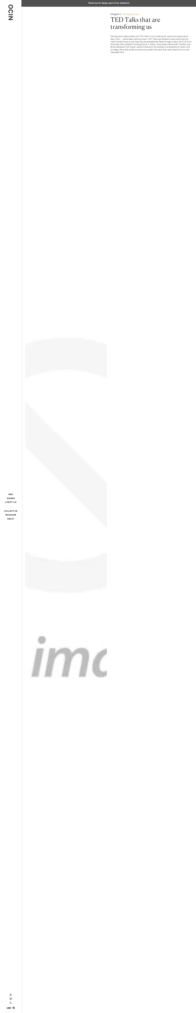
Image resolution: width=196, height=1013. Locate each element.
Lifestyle (11, 502)
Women (11, 498)
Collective (10, 511)
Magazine (10, 515)
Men (10, 494)
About (10, 519)
